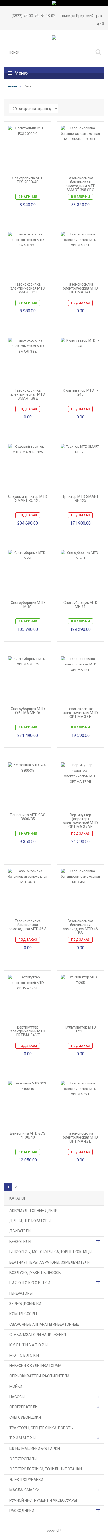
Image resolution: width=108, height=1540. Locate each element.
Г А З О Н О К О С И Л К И (29, 1283)
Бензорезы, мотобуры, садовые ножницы (50, 1252)
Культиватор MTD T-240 (80, 392)
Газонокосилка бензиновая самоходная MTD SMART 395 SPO (80, 184)
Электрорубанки (26, 1479)
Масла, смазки (24, 1490)
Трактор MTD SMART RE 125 (80, 499)
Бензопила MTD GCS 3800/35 (27, 817)
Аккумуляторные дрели (33, 1210)
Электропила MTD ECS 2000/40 (28, 180)
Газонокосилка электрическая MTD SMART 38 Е (27, 394)
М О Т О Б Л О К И (24, 1355)
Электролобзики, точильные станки (45, 1469)
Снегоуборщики (25, 1417)
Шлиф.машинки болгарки (34, 1448)
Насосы (17, 1397)
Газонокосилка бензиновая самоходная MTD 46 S (28, 925)
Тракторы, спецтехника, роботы (41, 1428)
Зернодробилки (25, 1303)
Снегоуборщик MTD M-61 (28, 605)
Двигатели (20, 1231)
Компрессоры (23, 1314)
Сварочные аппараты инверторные (44, 1324)
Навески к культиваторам (35, 1365)
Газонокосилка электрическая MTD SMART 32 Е (27, 288)
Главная (10, 86)
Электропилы (23, 1459)
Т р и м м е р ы (22, 1438)
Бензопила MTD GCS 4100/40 (27, 1135)
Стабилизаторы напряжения (37, 1334)
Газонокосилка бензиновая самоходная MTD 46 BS (80, 927)
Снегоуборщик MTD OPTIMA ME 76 (28, 711)
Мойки (15, 1386)
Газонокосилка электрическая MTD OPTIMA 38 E (80, 713)
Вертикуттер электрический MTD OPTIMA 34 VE (27, 1031)
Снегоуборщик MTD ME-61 (80, 605)
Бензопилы (20, 1241)
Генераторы (21, 1293)
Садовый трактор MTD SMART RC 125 (27, 499)
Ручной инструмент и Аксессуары (43, 1500)
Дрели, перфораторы (30, 1221)
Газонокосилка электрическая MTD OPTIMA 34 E (80, 288)
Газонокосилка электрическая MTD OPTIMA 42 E (80, 1137)
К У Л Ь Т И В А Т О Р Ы (28, 1345)
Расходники (21, 1510)
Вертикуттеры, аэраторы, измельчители (49, 1262)
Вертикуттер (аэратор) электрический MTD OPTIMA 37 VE (80, 821)
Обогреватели (23, 1407)
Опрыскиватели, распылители (39, 1376)
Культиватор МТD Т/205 (80, 1029)
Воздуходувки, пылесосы (35, 1272)
